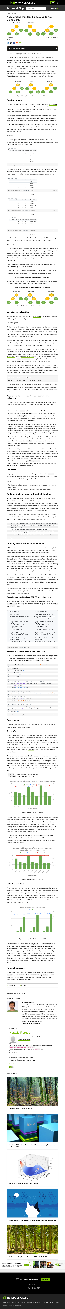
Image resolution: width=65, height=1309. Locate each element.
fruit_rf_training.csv (12, 165)
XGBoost (31, 418)
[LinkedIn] (32, 1288)
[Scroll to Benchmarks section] (20, 720)
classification (48, 58)
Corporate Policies (48, 1302)
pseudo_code (11, 538)
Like (48, 37)
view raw (55, 165)
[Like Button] (44, 37)
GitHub (27, 165)
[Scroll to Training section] (15, 135)
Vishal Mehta (12, 40)
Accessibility (37, 1302)
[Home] (17, 3)
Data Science (11, 14)
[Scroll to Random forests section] (23, 100)
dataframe (31, 750)
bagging (26, 109)
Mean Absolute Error (27, 356)
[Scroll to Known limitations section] (25, 968)
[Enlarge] (56, 82)
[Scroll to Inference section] (15, 244)
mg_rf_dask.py (11, 714)
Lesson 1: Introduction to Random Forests (35, 76)
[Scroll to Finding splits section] (19, 323)
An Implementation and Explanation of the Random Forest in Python (36, 74)
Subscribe (54, 8)
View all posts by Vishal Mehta (31, 1023)
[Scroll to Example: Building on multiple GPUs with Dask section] (46, 651)
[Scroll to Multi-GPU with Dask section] (24, 884)
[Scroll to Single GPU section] (17, 731)
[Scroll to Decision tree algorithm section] (30, 312)
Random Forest (20, 993)
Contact (57, 1302)
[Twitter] (35, 1288)
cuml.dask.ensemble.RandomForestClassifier (43, 559)
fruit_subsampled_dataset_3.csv (15, 230)
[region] (32, 155)
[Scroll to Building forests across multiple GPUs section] (45, 543)
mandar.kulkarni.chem (24, 1039)
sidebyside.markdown (13, 647)
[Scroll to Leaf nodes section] (16, 470)
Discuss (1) (55, 37)
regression (10, 60)
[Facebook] (26, 1288)
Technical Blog (15, 8)
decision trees (44, 60)
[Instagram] (29, 1288)
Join (53, 2)
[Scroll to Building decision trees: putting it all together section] (52, 494)
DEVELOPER (30, 3)
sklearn (9, 738)
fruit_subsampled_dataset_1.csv (15, 190)
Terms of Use (28, 1302)
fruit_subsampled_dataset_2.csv (15, 210)
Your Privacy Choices (17, 1302)
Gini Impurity (23, 354)
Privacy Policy (6, 1302)
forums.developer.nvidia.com (22, 1060)
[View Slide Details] (32, 1264)
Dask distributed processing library (38, 553)
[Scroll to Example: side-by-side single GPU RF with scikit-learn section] (51, 597)
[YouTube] (38, 1288)
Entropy (30, 354)
